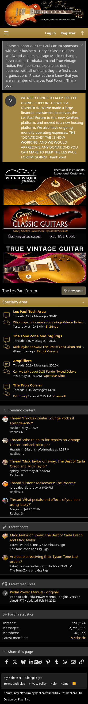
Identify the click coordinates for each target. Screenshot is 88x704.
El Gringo (52, 326)
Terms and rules (14, 684)
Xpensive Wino (54, 376)
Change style (33, 678)
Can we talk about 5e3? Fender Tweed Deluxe (44, 371)
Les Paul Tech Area (29, 311)
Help (53, 684)
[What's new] (82, 33)
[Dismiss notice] (81, 45)
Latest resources (22, 584)
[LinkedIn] (31, 662)
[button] (6, 33)
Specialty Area (14, 302)
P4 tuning (20, 396)
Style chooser (12, 678)
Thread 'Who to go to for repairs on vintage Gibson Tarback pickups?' (45, 442)
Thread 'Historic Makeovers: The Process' (43, 482)
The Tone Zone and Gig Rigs (37, 336)
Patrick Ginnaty (47, 351)
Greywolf (59, 396)
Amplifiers (22, 360)
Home (65, 684)
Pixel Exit (24, 699)
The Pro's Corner (27, 385)
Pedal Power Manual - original (34, 592)
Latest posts (18, 526)
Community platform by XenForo (43, 693)
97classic (78, 637)
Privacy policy (37, 684)
